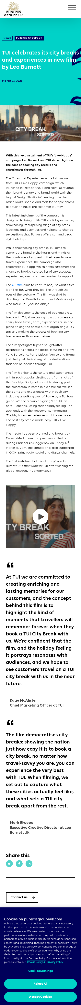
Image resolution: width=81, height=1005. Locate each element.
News (7, 38)
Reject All (41, 983)
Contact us (19, 897)
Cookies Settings (40, 971)
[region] (40, 956)
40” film (17, 285)
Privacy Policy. (55, 962)
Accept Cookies (40, 996)
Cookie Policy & (36, 962)
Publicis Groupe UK (29, 38)
